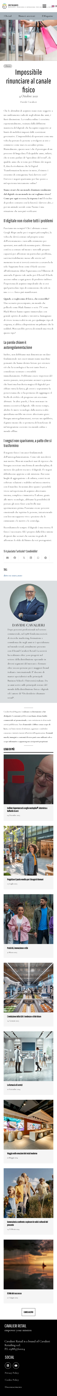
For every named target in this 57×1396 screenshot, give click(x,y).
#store (11, 292)
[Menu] (44, 6)
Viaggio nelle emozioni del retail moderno (22, 1153)
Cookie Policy (12, 1379)
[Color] (27, 6)
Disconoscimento (13, 1387)
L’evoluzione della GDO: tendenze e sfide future (24, 1016)
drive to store (10, 575)
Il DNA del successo (14, 1293)
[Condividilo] (14, 557)
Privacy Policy (12, 1372)
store (19, 575)
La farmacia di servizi (14, 1085)
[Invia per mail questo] (7, 557)
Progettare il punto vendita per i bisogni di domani (25, 879)
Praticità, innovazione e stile (17, 948)
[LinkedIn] (8, 1365)
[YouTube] (16, 1365)
